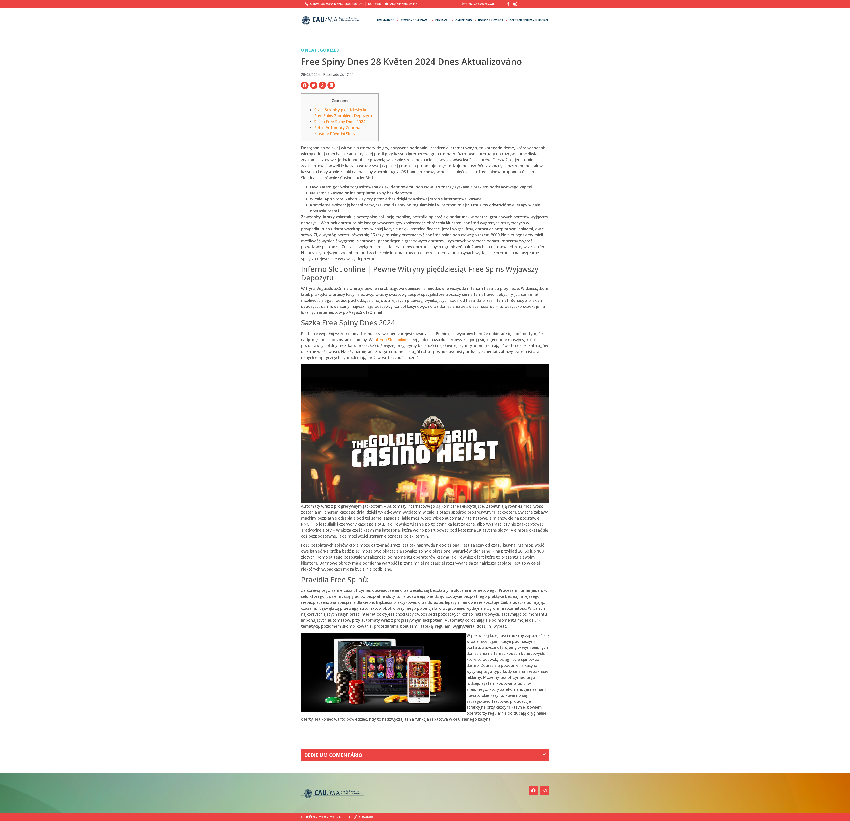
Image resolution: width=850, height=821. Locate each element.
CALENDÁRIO (463, 20)
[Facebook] (533, 790)
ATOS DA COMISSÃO (414, 20)
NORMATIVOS (385, 20)
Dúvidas (441, 20)
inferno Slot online (390, 339)
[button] (305, 85)
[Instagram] (544, 790)
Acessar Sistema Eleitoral (529, 20)
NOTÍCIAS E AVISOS (490, 20)
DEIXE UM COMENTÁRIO (333, 754)
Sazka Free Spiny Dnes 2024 (339, 121)
